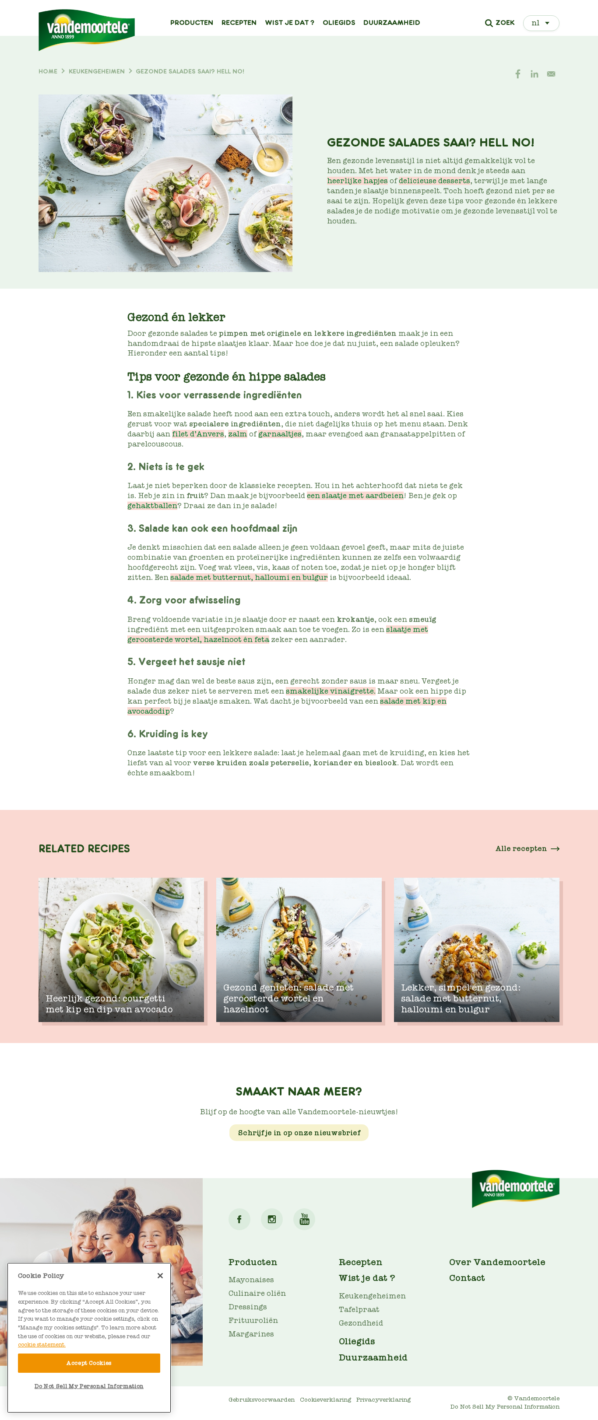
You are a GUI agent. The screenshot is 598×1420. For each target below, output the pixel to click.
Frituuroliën (253, 1320)
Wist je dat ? (289, 22)
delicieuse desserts (434, 181)
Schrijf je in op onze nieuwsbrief (299, 1132)
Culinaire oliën (257, 1293)
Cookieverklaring (325, 1399)
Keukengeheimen (372, 1296)
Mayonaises (251, 1280)
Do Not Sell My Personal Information (89, 1386)
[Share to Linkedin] (534, 73)
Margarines (251, 1334)
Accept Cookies (89, 1363)
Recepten (239, 22)
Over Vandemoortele (497, 1262)
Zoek (505, 23)
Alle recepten (521, 848)
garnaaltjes (280, 434)
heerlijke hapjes (357, 181)
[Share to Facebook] (517, 73)
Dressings (248, 1307)
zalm (237, 434)
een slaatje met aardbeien (355, 496)
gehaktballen (152, 506)
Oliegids (339, 22)
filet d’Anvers (198, 434)
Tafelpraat (359, 1309)
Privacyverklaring (383, 1399)
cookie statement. (42, 1344)
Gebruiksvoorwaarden (262, 1399)
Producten (191, 22)
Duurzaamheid (391, 22)
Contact (467, 1278)
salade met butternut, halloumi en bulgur (249, 577)
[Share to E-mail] (551, 73)
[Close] (160, 1275)
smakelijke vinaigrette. (331, 691)
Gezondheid (361, 1323)
